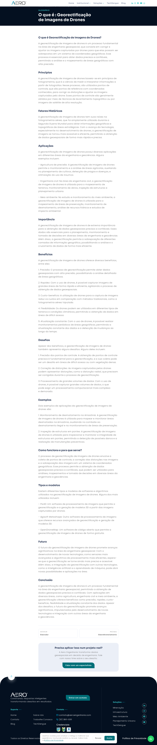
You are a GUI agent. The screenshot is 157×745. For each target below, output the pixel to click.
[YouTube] (141, 3)
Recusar (98, 738)
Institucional (83, 3)
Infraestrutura (120, 712)
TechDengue (113, 3)
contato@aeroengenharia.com (75, 715)
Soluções (97, 3)
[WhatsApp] (144, 3)
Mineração (118, 707)
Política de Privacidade (134, 738)
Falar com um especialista (78, 665)
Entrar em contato (78, 698)
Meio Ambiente (120, 716)
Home (71, 3)
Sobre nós (38, 715)
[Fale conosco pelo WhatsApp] (151, 739)
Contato (15, 719)
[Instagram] (135, 3)
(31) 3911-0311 (65, 719)
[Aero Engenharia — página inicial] (22, 3)
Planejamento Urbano (124, 721)
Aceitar (109, 738)
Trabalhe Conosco (43, 719)
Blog (123, 3)
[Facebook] (138, 3)
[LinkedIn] (132, 3)
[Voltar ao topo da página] (11, 676)
